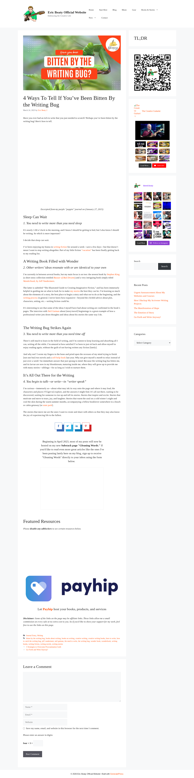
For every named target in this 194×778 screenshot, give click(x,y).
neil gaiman (59, 641)
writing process (30, 298)
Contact (104, 18)
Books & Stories (148, 10)
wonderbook (106, 641)
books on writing (68, 638)
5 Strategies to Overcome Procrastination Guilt (43, 647)
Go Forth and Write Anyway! (37, 650)
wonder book (95, 641)
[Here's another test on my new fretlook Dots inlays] (167, 234)
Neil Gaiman (54, 311)
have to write (111, 638)
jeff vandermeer (48, 641)
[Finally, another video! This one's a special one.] (157, 206)
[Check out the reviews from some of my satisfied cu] (148, 206)
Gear (134, 10)
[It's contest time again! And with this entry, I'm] (148, 234)
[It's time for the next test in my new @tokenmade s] (148, 196)
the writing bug (84, 641)
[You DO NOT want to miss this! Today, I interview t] (167, 225)
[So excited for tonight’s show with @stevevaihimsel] (167, 206)
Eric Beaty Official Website (67, 12)
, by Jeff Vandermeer (38, 281)
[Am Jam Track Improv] (152, 130)
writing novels (45, 644)
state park (47, 405)
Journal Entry (31, 635)
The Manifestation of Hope (146, 308)
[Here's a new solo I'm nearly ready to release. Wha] (167, 215)
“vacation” (86, 250)
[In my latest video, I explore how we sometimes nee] (157, 215)
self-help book (59, 357)
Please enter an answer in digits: (38, 735)
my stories (75, 291)
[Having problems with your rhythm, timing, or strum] (138, 215)
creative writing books (96, 638)
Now (91, 18)
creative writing (81, 638)
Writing (40, 635)
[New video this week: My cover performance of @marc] (138, 196)
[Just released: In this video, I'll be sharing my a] (148, 225)
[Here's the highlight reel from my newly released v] (157, 196)
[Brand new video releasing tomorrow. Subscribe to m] (167, 196)
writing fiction (60, 247)
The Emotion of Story (144, 312)
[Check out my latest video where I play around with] (138, 234)
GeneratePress (116, 774)
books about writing (53, 638)
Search (137, 261)
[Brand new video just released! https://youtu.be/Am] (138, 225)
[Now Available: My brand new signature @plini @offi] (157, 225)
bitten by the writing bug (35, 638)
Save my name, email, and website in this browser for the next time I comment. (62, 728)
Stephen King (113, 274)
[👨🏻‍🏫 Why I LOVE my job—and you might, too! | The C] (157, 234)
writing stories (57, 644)
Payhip (48, 609)
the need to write (71, 641)
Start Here (103, 10)
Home (91, 10)
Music (124, 10)
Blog (115, 10)
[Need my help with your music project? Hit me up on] (148, 215)
